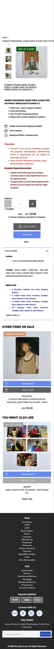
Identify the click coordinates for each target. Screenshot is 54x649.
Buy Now (27, 234)
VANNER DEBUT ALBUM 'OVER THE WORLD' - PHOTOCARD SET (27, 490)
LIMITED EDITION (14, 334)
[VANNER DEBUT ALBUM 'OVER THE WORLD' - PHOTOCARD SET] (27, 446)
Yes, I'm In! (45, 634)
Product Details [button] (11, 251)
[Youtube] (39, 613)
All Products (27, 522)
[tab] (27, 251)
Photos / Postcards (27, 548)
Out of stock (13, 424)
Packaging (27, 579)
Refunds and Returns (27, 582)
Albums (27, 533)
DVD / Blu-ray (27, 539)
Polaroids (27, 551)
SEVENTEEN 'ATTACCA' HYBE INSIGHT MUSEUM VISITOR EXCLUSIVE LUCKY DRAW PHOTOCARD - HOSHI (27, 399)
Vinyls (27, 557)
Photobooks (27, 542)
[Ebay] (15, 613)
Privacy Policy (27, 585)
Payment (27, 573)
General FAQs (27, 570)
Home (4, 37)
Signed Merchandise (27, 554)
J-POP (27, 528)
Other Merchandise (27, 560)
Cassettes (27, 536)
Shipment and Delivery (27, 576)
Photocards (27, 545)
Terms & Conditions (27, 587)
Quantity (8, 198)
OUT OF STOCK (28, 480)
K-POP (27, 525)
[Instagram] (31, 613)
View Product (28, 383)
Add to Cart (29, 226)
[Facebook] (23, 613)
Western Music (27, 531)
